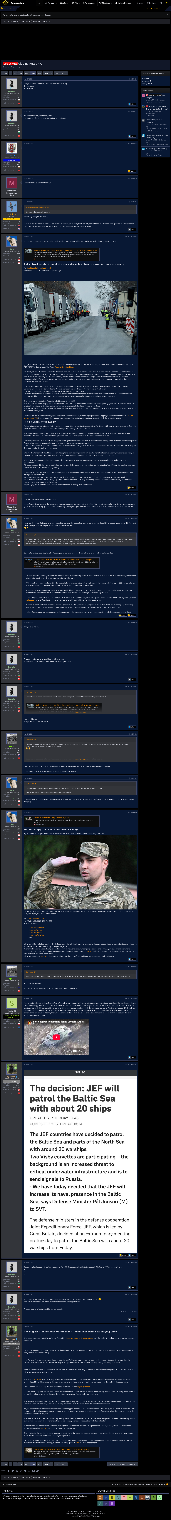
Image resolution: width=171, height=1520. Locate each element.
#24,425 (134, 202)
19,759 (18, 753)
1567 (57, 73)
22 (13, 257)
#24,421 (134, 79)
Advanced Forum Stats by (85, 1513)
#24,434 (134, 812)
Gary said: (29, 535)
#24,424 (134, 178)
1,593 (18, 1022)
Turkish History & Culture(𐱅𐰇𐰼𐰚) (157, 144)
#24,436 (134, 999)
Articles (65, 3)
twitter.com (16, 1088)
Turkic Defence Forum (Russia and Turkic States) (156, 130)
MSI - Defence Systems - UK (143, 8)
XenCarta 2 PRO (76, 1517)
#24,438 (134, 1262)
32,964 (18, 1086)
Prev (5, 73)
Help (155, 1484)
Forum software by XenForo (85, 1511)
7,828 (18, 98)
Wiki (76, 3)
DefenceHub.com (124, 3)
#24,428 (134, 518)
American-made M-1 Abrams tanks (80, 1338)
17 (14, 223)
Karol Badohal (32, 268)
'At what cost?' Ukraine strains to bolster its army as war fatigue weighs (63, 559)
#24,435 (134, 966)
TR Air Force (150, 115)
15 (14, 1022)
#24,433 (134, 778)
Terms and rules (131, 1484)
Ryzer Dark (12, 1484)
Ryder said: (30, 784)
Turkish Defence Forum (154, 102)
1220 (20, 73)
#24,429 (134, 622)
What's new (90, 3)
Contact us (117, 1484)
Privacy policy (145, 1484)
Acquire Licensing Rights (64, 367)
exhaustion (30, 600)
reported (44, 956)
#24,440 (134, 1327)
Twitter (145, 78)
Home (39, 3)
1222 (33, 73)
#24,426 (134, 237)
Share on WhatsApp (36, 935)
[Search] (161, 3)
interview (87, 951)
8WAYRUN (96, 1517)
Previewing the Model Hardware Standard (112, 8)
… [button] (15, 73)
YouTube (146, 81)
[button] (56, 3)
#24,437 (134, 1064)
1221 (26, 73)
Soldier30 (12, 1011)
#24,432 (134, 734)
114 (13, 165)
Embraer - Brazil (55, 8)
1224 (46, 73)
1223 (39, 73)
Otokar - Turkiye (163, 8)
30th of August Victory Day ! (157, 148)
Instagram (146, 83)
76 (13, 1086)
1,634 (18, 223)
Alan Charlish (46, 268)
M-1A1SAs (38, 1379)
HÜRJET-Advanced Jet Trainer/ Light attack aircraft (157, 107)
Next (63, 73)
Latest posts (147, 90)
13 (13, 753)
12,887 (18, 257)
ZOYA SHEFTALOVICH (36, 918)
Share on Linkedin (35, 932)
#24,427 (134, 495)
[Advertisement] (85, 42)
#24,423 (134, 143)
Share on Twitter (35, 930)
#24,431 (134, 687)
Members (106, 3)
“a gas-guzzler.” (83, 1387)
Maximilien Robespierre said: (36, 207)
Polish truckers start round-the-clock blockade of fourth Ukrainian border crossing (66, 250)
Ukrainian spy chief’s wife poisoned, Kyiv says (52, 818)
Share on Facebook (36, 927)
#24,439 (134, 1294)
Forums (51, 3)
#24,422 (134, 111)
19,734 (18, 165)
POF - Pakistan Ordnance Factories (79, 8)
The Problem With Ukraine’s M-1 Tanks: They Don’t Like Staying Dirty (61, 1449)
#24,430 (134, 655)
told (77, 1443)
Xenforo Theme (86, 1515)
